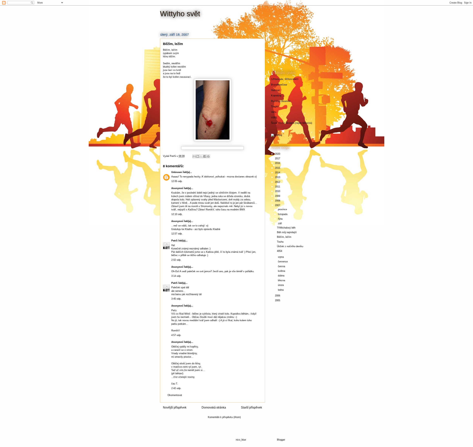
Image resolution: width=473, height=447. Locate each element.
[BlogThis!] (198, 156)
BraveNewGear (279, 84)
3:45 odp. (176, 298)
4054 (279, 251)
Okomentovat (175, 395)
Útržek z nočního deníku (290, 246)
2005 (278, 300)
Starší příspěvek (251, 407)
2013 (278, 177)
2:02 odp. (176, 259)
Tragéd (274, 106)
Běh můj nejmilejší (287, 232)
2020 (278, 153)
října (280, 218)
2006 (278, 295)
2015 (278, 168)
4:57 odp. (176, 335)
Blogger (281, 439)
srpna (281, 257)
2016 (278, 163)
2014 (278, 172)
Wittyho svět (180, 14)
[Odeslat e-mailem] (194, 156)
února (281, 285)
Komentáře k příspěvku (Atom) (224, 417)
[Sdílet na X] (201, 156)
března (282, 280)
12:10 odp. (177, 214)
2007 (278, 205)
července (283, 261)
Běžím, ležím (284, 237)
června (282, 266)
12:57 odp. (177, 233)
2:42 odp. (176, 388)
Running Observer (280, 101)
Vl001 (274, 117)
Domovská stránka (214, 407)
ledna (281, 289)
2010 (278, 191)
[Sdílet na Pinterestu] (208, 156)
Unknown (176, 172)
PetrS (174, 240)
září (280, 223)
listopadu (283, 214)
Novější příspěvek (174, 407)
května (282, 271)
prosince (283, 209)
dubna (281, 275)
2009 (278, 196)
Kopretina (276, 95)
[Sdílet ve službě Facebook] (205, 156)
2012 (278, 182)
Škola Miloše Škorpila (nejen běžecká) (291, 123)
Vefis (273, 112)
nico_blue (241, 439)
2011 (278, 186)
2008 (278, 200)
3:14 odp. (176, 276)
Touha (280, 241)
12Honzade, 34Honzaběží (285, 79)
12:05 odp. (177, 181)
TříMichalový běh (286, 227)
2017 (278, 158)
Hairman (275, 90)
